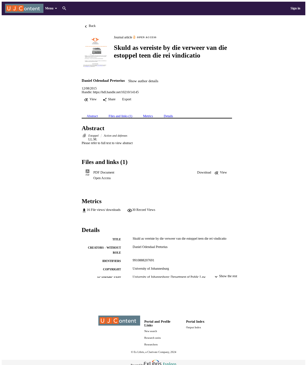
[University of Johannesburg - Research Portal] (24, 8)
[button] (204, 172)
